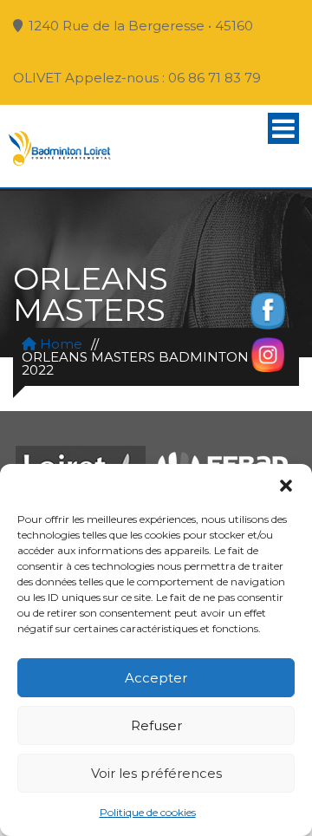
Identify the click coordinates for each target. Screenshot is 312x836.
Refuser (156, 725)
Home (59, 344)
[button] (286, 485)
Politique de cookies (148, 812)
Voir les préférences (156, 773)
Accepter (156, 677)
